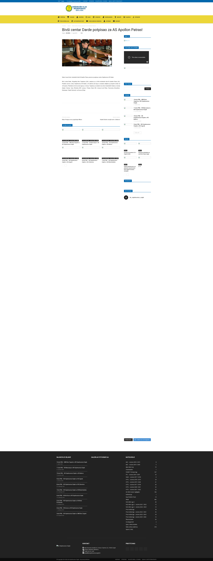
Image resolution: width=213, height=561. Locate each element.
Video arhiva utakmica (132, 527)
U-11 (139, 166)
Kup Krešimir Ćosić (131, 497)
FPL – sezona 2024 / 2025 (133, 474)
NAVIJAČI (119, 17)
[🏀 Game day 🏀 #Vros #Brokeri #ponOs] (146, 205)
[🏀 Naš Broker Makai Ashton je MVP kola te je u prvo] (128, 352)
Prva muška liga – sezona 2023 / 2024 (136, 514)
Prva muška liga (130, 509)
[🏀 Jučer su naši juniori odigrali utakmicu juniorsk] (128, 231)
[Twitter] (152, 1)
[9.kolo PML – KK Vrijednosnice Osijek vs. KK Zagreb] (71, 153)
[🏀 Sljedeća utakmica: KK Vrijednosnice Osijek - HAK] (128, 271)
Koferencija (129, 494)
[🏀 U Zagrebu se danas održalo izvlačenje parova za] (146, 292)
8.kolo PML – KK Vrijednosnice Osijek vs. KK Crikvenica (70, 484)
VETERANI (108, 21)
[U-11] (144, 161)
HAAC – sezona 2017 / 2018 (133, 477)
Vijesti (69, 26)
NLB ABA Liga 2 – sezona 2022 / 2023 (136, 507)
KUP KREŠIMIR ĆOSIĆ (79, 21)
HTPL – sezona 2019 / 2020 (133, 482)
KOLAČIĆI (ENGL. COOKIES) (101, 1)
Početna (64, 26)
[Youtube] (155, 1)
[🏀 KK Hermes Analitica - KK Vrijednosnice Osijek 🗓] (137, 425)
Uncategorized (130, 522)
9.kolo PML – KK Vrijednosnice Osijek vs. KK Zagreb (70, 478)
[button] (154, 17)
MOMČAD (81, 17)
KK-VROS (68, 33)
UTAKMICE (97, 17)
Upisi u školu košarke (131, 524)
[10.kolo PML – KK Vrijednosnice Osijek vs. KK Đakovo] (111, 135)
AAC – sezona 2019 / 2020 (133, 464)
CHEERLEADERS (108, 17)
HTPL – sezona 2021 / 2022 (133, 489)
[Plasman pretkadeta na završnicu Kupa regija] (144, 147)
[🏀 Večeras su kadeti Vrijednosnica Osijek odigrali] (146, 369)
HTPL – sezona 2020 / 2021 (133, 487)
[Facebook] (144, 1)
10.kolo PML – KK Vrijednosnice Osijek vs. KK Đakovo (141, 117)
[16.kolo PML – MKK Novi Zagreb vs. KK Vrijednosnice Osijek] (71, 135)
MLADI (89, 17)
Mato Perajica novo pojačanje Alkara (72, 119)
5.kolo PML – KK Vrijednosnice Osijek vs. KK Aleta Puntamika (69, 501)
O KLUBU (72, 17)
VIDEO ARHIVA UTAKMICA (95, 21)
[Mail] (149, 1)
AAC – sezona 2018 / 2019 (133, 462)
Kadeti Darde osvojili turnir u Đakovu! (110, 119)
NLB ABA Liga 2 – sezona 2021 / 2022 (136, 504)
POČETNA (62, 17)
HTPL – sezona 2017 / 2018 (133, 484)
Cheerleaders (129, 469)
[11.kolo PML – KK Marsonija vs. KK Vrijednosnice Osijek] (91, 135)
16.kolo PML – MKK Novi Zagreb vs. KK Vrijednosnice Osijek (141, 101)
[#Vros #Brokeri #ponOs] (137, 264)
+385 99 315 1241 (89, 551)
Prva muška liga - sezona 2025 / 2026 (70, 140)
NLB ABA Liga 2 (130, 502)
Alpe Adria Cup (130, 467)
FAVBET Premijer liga (131, 472)
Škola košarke (129, 519)
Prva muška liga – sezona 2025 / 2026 (136, 517)
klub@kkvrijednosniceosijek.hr (92, 553)
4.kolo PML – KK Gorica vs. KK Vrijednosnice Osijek (69, 508)
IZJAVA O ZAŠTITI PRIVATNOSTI (115, 1)
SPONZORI (91, 1)
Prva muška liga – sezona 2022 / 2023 (136, 512)
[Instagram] (147, 1)
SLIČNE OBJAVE (67, 125)
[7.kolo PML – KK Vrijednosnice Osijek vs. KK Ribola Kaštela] (111, 153)
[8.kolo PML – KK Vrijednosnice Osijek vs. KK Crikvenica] (91, 153)
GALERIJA (128, 17)
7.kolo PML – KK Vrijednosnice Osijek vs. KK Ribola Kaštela (71, 490)
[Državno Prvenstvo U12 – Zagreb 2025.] (130, 147)
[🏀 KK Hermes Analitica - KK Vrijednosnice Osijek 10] (128, 423)
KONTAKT (85, 1)
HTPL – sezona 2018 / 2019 (133, 479)
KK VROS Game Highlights (133, 492)
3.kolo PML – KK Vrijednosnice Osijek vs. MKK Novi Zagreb (71, 513)
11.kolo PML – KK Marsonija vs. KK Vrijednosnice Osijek (71, 467)
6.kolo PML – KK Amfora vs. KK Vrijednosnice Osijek (70, 495)
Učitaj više (137, 132)
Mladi (125, 150)
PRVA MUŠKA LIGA (64, 21)
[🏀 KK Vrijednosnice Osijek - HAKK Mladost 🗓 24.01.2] (137, 211)
